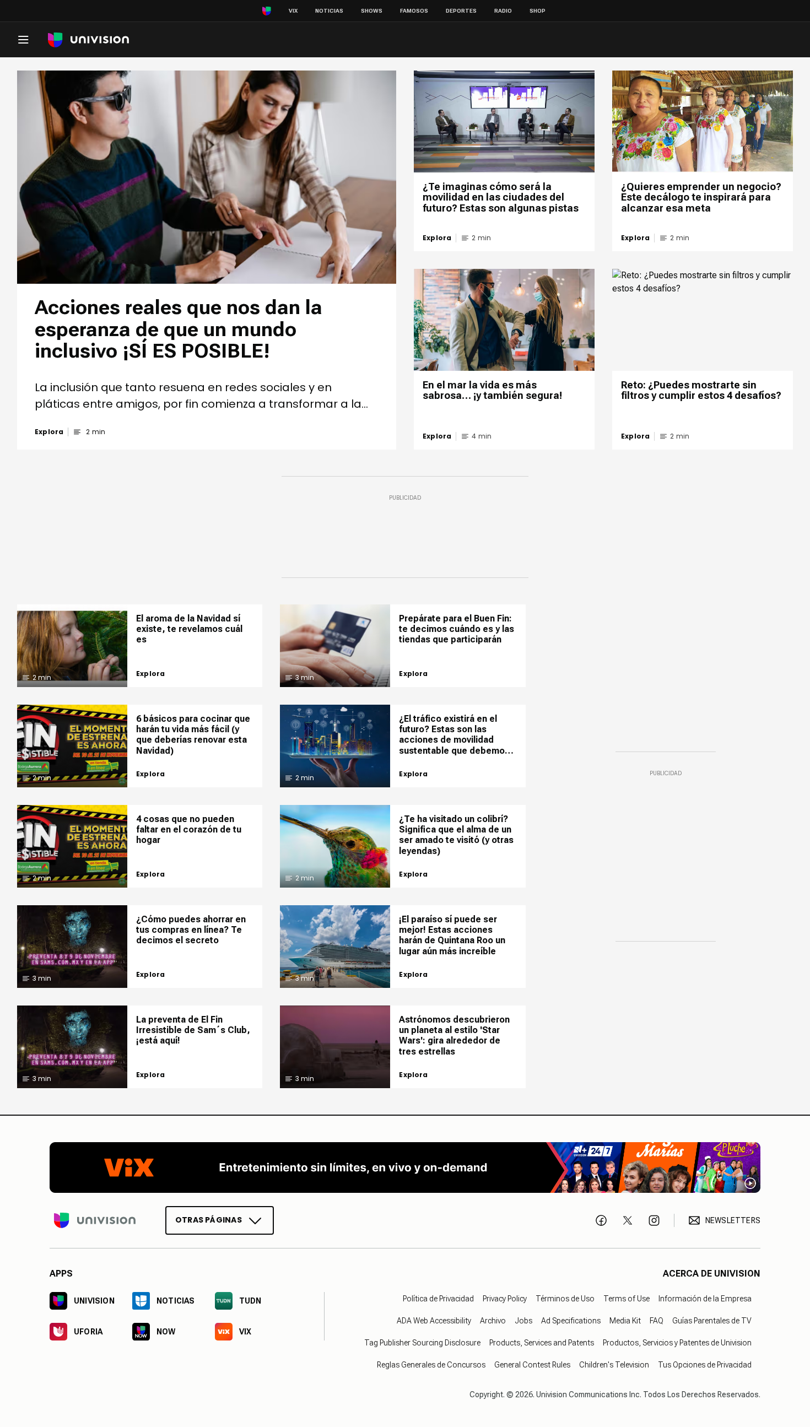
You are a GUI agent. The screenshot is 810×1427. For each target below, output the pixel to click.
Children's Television (614, 1364)
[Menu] (23, 39)
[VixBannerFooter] (405, 1167)
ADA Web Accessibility (434, 1320)
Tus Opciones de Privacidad (705, 1364)
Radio (503, 11)
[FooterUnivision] (95, 1220)
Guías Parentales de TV (712, 1320)
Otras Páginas (208, 1219)
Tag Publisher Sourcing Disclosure (422, 1342)
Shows (371, 11)
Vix (293, 11)
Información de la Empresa (705, 1298)
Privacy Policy (505, 1298)
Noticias (329, 11)
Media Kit (625, 1320)
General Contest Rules (532, 1364)
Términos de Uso (565, 1298)
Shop (538, 11)
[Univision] (88, 40)
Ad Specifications (571, 1320)
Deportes (461, 11)
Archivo (493, 1320)
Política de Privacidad (438, 1298)
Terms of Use (626, 1298)
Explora (49, 432)
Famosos (414, 11)
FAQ (656, 1320)
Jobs (523, 1320)
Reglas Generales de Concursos (431, 1364)
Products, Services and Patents (541, 1342)
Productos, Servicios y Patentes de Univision (677, 1342)
